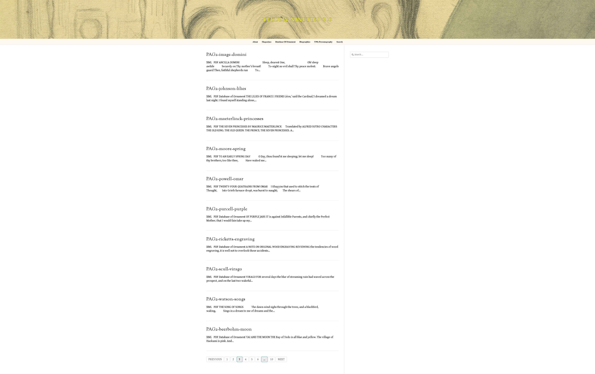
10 (271, 359)
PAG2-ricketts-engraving (230, 239)
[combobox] (369, 54)
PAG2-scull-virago (224, 269)
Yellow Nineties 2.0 (297, 19)
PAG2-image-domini (226, 55)
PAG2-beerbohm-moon (229, 330)
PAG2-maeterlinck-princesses (234, 119)
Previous (215, 359)
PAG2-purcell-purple (226, 209)
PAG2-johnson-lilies (226, 89)
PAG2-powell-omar (225, 179)
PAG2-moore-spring (226, 149)
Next (281, 359)
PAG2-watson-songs (225, 299)
